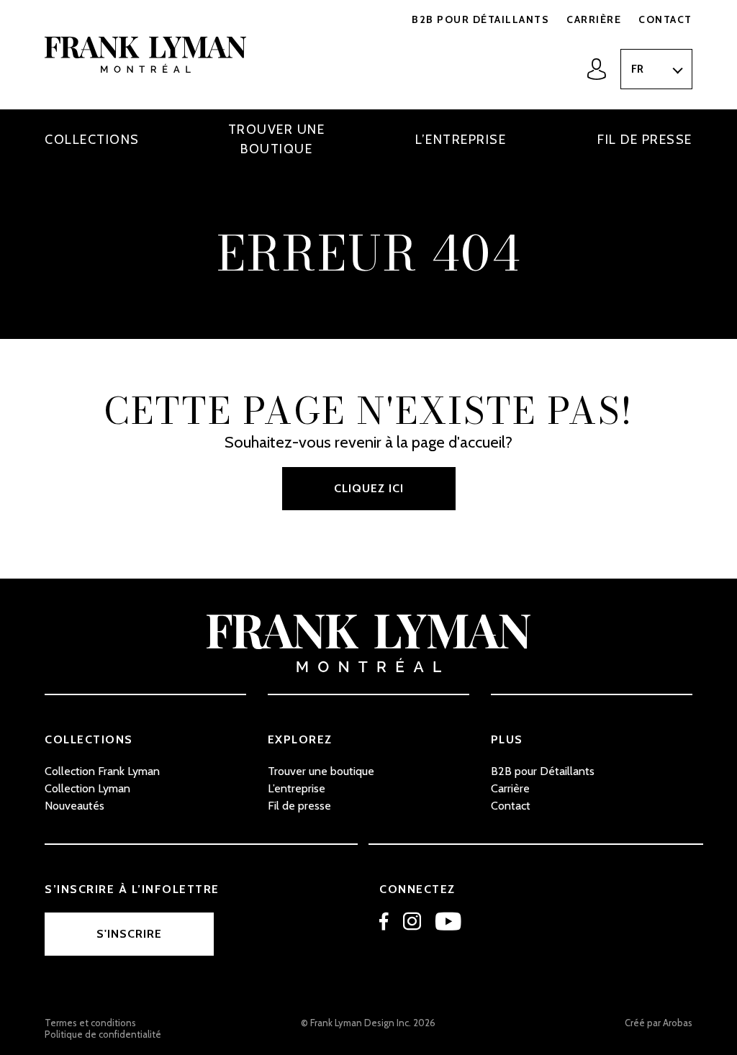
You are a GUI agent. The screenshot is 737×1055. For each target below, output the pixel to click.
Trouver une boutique (276, 139)
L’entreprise (460, 140)
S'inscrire (129, 934)
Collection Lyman (87, 788)
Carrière (593, 19)
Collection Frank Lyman (102, 771)
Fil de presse (644, 140)
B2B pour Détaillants (480, 19)
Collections (92, 140)
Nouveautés (74, 805)
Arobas (677, 1022)
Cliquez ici (369, 488)
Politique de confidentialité (103, 1034)
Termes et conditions (90, 1022)
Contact (665, 19)
